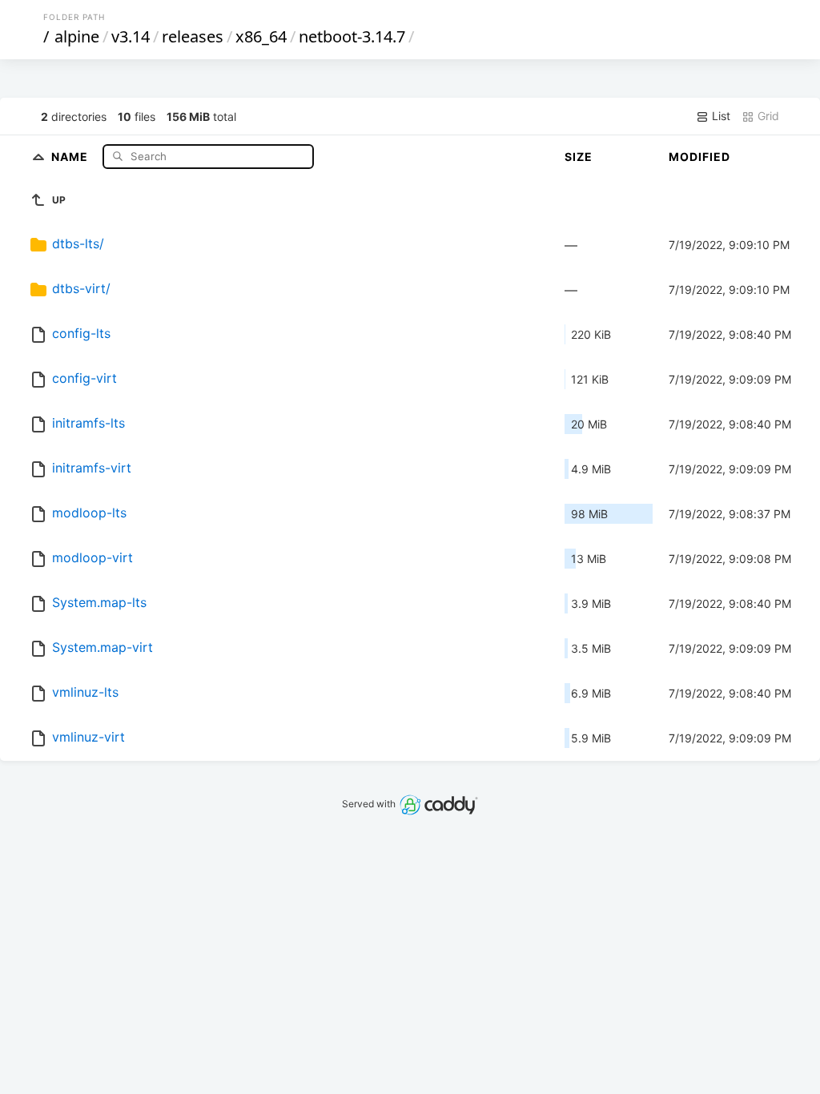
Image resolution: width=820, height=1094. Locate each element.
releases (192, 36)
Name (71, 156)
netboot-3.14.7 (352, 36)
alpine (76, 36)
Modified (699, 156)
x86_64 (261, 36)
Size (579, 156)
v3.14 (130, 36)
